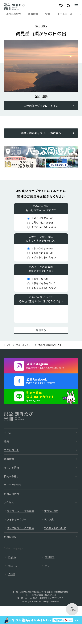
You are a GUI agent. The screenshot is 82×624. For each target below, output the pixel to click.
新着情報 (33, 14)
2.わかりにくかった (42, 253)
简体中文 (13, 565)
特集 (47, 14)
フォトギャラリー (24, 344)
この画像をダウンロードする (41, 106)
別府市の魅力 (13, 14)
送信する (41, 330)
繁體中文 (49, 557)
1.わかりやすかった (42, 248)
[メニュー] (76, 6)
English (12, 557)
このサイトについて (55, 528)
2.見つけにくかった (42, 222)
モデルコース (64, 14)
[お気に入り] (61, 6)
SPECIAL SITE (51, 511)
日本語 (11, 574)
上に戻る (72, 610)
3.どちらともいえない (44, 227)
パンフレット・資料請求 (20, 511)
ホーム (7, 432)
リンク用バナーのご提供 (20, 528)
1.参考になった (40, 279)
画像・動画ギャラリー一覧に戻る (41, 133)
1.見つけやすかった (42, 218)
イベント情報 (11, 467)
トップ (7, 344)
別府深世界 (10, 536)
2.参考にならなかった (44, 283)
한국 (47, 565)
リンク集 (49, 519)
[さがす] (68, 6)
